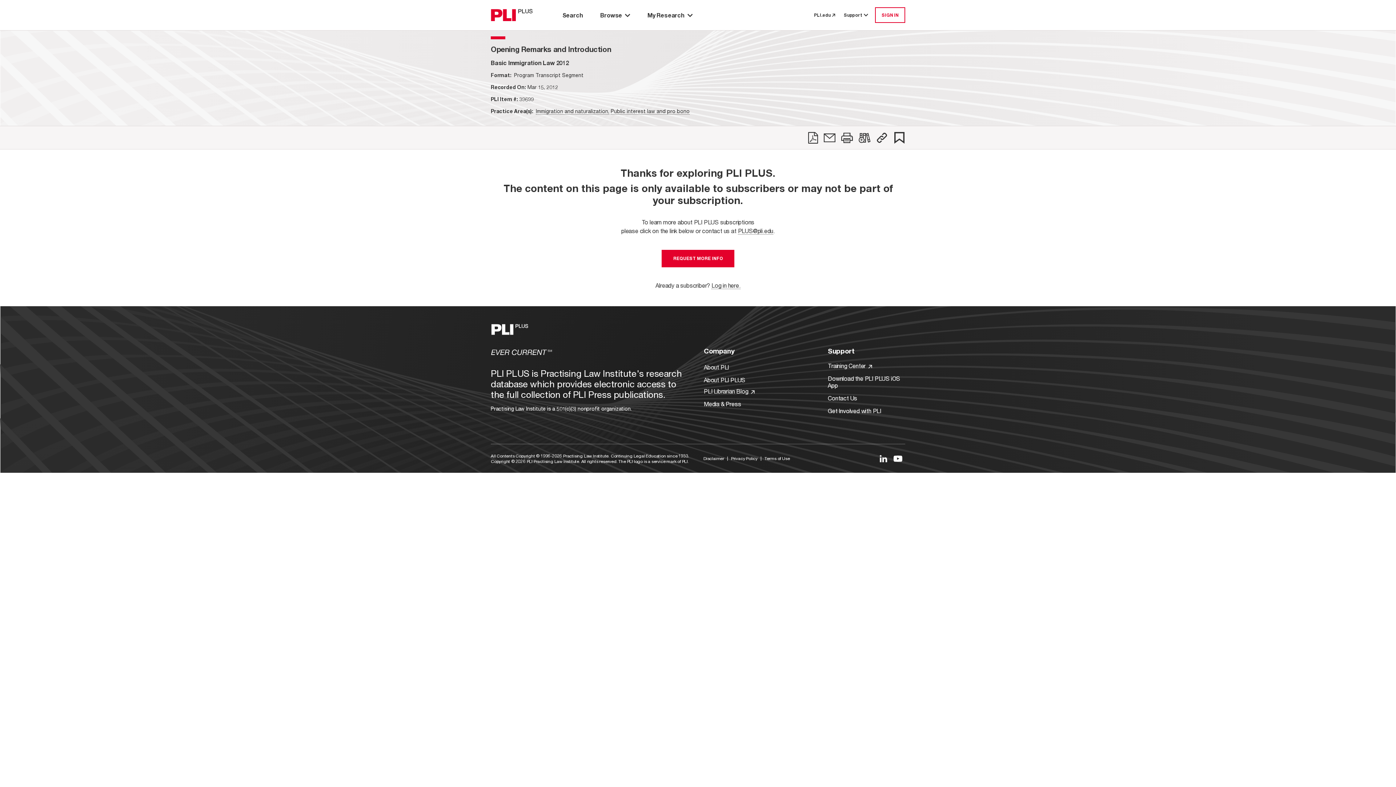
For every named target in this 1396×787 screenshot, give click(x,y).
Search (572, 15)
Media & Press (722, 403)
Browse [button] (611, 15)
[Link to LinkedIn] (883, 459)
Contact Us (842, 398)
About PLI (716, 367)
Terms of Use (777, 458)
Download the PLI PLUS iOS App (864, 382)
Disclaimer (713, 458)
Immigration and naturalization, (572, 111)
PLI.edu (822, 15)
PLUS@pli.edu (756, 230)
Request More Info (698, 258)
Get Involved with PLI (854, 410)
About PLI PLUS (724, 379)
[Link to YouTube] (898, 459)
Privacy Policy (744, 458)
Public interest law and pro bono (650, 111)
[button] (882, 138)
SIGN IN (890, 15)
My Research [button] (666, 15)
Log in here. (726, 285)
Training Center (847, 365)
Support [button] (853, 15)
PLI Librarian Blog (727, 391)
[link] (813, 138)
